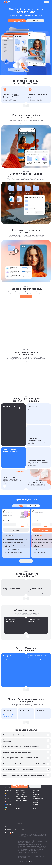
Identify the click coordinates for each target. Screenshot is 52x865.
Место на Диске (7, 520)
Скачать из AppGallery (8, 714)
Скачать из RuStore (8, 716)
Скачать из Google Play (8, 713)
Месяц (19, 505)
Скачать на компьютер (25, 713)
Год (33, 505)
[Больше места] (29, 524)
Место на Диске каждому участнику (41, 520)
